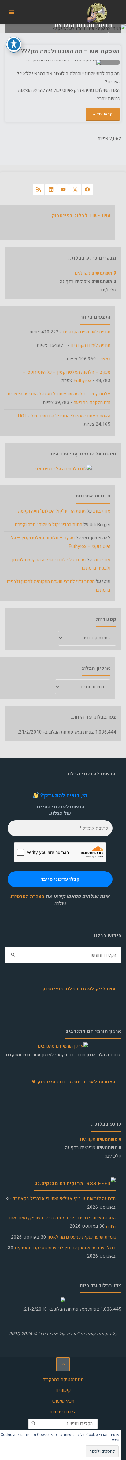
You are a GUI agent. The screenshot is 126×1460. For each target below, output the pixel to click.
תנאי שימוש (63, 1401)
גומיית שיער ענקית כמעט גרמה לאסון (81, 1237)
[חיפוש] (13, 955)
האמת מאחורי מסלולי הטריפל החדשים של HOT (64, 416)
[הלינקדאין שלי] (51, 189)
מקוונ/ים (95, 273)
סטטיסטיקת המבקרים (63, 1379)
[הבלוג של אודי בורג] (97, 12)
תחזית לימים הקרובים (90, 345)
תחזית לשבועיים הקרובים (86, 332)
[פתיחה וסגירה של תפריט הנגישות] (13, 44)
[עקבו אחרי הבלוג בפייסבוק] (87, 189)
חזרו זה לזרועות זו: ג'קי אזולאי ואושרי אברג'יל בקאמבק (64, 1198)
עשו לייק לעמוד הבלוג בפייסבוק (79, 988)
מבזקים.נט (46, 1183)
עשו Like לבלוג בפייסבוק (81, 215)
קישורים (63, 1390)
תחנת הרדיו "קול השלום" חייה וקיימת (52, 511)
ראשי (105, 358)
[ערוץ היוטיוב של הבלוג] (63, 189)
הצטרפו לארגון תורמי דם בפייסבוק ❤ (74, 1082)
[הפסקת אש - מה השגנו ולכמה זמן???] (34, 62)
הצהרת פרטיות (63, 1411)
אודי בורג (101, 511)
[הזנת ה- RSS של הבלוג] (38, 189)
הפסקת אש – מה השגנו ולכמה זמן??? (70, 51)
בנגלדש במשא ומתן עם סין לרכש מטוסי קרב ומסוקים (65, 1247)
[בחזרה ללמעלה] (63, 1364)
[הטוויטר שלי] (75, 189)
